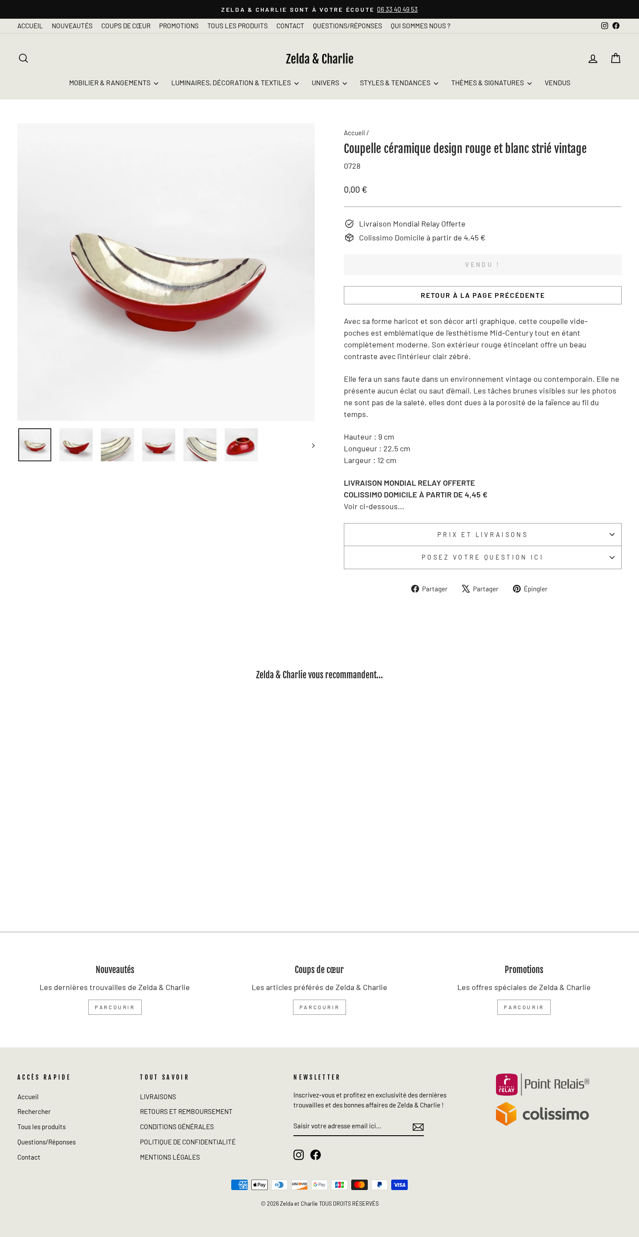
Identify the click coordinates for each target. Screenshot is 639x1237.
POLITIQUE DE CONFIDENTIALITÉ (188, 1142)
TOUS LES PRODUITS (237, 26)
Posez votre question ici (483, 557)
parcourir (115, 1007)
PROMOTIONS (179, 26)
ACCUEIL (30, 26)
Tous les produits (41, 1126)
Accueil (354, 133)
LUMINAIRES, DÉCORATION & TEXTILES (231, 82)
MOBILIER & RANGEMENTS (110, 82)
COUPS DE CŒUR (125, 26)
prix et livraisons (482, 534)
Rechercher (34, 1111)
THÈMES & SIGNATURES (488, 82)
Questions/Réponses (46, 1142)
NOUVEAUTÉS (72, 26)
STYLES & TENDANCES (396, 82)
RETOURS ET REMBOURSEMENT (186, 1111)
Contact (28, 1157)
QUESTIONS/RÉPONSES (347, 26)
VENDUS (557, 82)
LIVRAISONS (158, 1096)
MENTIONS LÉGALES (170, 1157)
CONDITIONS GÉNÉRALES (177, 1126)
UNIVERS (326, 82)
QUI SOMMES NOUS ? (420, 26)
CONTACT (290, 26)
